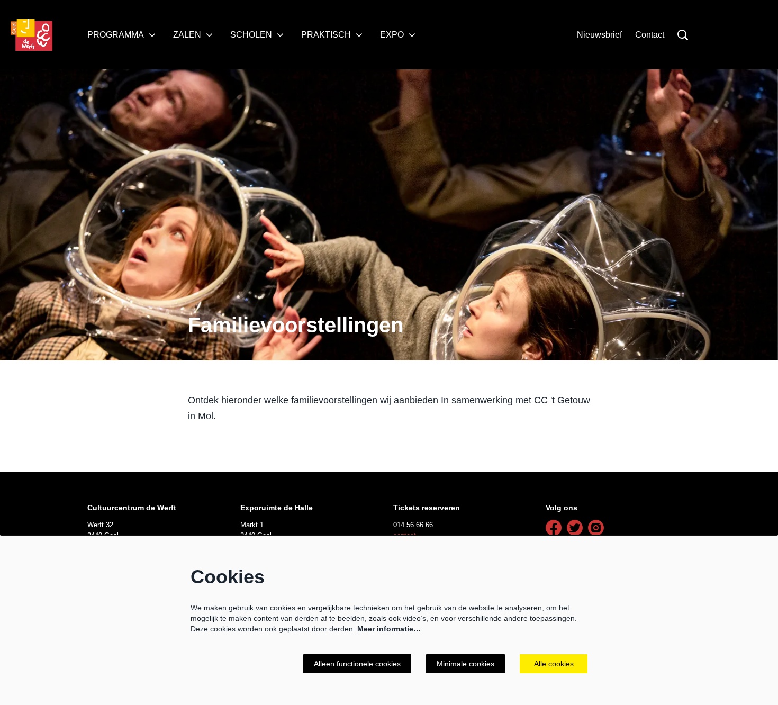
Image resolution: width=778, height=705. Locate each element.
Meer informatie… (389, 629)
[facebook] (554, 528)
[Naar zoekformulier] (683, 35)
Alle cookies (554, 663)
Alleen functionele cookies (357, 663)
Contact (649, 34)
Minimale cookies (465, 663)
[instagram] (596, 528)
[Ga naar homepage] (31, 35)
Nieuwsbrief (599, 34)
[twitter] (575, 528)
